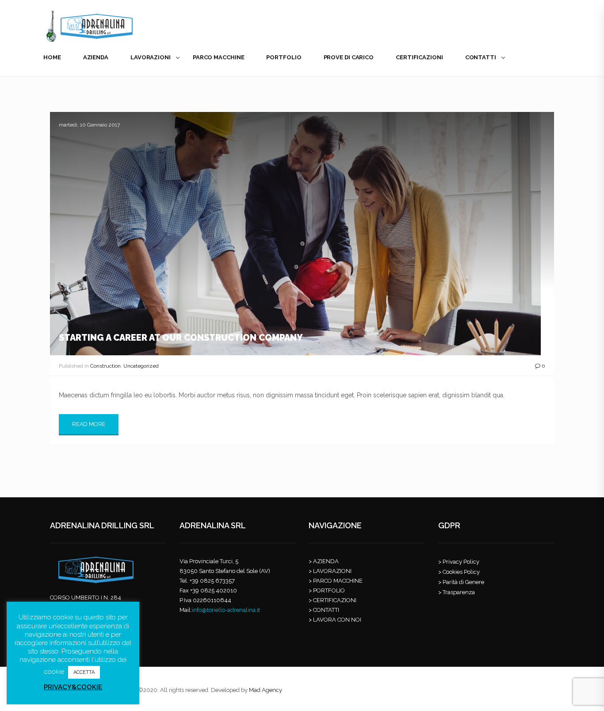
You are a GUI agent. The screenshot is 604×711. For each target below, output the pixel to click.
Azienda (95, 57)
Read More (88, 424)
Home (52, 57)
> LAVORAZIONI (330, 571)
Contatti (480, 57)
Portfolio (283, 57)
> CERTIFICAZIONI (332, 600)
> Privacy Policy (458, 561)
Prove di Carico (349, 57)
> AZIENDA (324, 561)
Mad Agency (265, 690)
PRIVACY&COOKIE (73, 687)
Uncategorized (141, 366)
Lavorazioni (150, 57)
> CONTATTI (324, 610)
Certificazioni (419, 57)
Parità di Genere (463, 582)
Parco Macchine (219, 57)
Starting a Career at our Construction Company (181, 337)
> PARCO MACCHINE (336, 580)
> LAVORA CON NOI (335, 619)
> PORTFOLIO (327, 590)
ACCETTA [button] (84, 672)
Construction (105, 366)
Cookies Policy (461, 572)
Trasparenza (459, 592)
